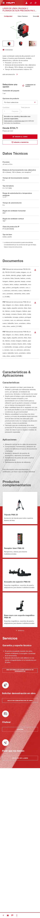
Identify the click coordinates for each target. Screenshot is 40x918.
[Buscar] (35, 3)
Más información (9, 74)
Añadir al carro (21, 136)
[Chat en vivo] (12, 915)
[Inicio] (10, 3)
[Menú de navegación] (3, 3)
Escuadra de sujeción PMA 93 (17, 582)
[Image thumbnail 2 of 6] (20, 43)
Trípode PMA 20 (11, 515)
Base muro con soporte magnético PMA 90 (19, 616)
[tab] (8, 16)
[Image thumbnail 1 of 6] (8, 43)
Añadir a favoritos (21, 142)
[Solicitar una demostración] (8, 915)
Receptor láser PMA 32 (14, 548)
